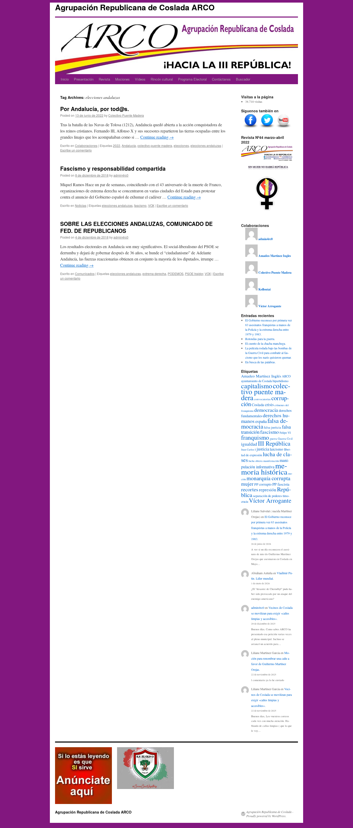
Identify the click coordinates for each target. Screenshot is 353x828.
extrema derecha (154, 273)
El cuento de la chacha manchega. (265, 343)
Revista (104, 79)
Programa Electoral (192, 79)
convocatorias (262, 399)
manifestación (271, 461)
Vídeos (140, 79)
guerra (273, 438)
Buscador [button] (243, 79)
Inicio (65, 79)
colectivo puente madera (154, 145)
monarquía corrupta (268, 478)
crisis (269, 404)
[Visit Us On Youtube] (283, 128)
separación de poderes (267, 495)
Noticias (80, 205)
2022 (116, 145)
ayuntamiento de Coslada (256, 381)
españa (261, 421)
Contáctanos (221, 79)
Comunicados (85, 273)
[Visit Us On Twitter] (267, 128)
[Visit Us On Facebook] (250, 128)
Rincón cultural (162, 79)
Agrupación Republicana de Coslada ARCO (134, 7)
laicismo (276, 449)
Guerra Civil (285, 438)
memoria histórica (264, 468)
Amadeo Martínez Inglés (261, 375)
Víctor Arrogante (270, 500)
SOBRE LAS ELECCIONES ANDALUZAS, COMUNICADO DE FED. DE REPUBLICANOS (136, 227)
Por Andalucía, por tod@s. (94, 109)
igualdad (249, 444)
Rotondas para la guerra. (260, 339)
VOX (151, 205)
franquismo (255, 437)
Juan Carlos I (248, 449)
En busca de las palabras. (260, 362)
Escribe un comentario (76, 150)
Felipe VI (285, 433)
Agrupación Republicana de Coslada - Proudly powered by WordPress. (269, 814)
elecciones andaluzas (205, 145)
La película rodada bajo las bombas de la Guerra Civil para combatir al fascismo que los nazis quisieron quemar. (268, 352)
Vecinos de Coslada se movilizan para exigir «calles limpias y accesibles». (272, 613)
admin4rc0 (120, 175)
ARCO (286, 376)
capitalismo (256, 385)
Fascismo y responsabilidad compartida (113, 168)
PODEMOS (175, 273)
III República (274, 443)
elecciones (181, 145)
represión (267, 490)
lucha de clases (266, 456)
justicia (263, 449)
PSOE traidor (194, 273)
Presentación (84, 79)
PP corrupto (263, 484)
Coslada (258, 404)
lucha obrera (256, 461)
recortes (249, 489)
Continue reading (157, 137)
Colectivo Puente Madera (126, 115)
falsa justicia (272, 427)
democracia (266, 409)
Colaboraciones (86, 145)
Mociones (122, 79)
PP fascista (280, 484)
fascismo (140, 205)
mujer (247, 483)
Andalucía (129, 145)
